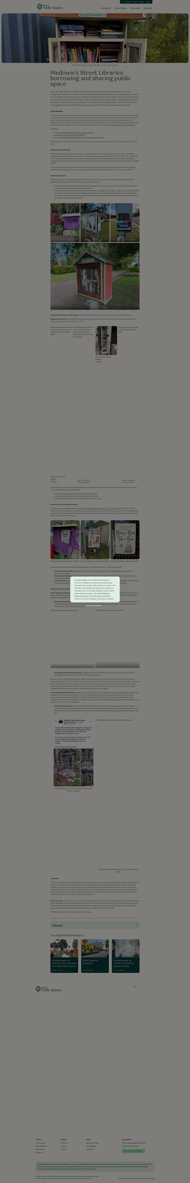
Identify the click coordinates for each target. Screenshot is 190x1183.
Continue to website (93, 605)
